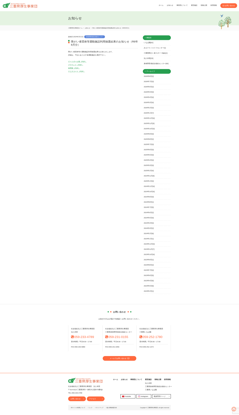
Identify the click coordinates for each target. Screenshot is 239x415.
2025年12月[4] (149, 118)
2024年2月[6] (149, 233)
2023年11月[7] (149, 249)
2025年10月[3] (149, 129)
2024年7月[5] (149, 207)
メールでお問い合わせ (118, 358)
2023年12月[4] (149, 244)
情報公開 (204, 5)
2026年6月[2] (149, 87)
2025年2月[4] (149, 171)
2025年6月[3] (149, 150)
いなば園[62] (148, 43)
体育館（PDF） (74, 68)
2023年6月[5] (149, 275)
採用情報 (213, 5)
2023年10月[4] (149, 254)
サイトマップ (99, 407)
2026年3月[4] (149, 102)
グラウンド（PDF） (75, 65)
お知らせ (170, 5)
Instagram (144, 396)
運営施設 (194, 5)
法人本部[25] (148, 58)
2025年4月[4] (149, 160)
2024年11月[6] (149, 176)
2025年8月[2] (149, 139)
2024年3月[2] (149, 228)
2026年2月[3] (149, 108)
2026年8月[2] (149, 76)
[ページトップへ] (233, 410)
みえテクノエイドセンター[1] (155, 48)
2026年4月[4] (149, 97)
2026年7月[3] (149, 81)
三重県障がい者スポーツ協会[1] (155, 53)
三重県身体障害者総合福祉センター (158, 386)
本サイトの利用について (78, 407)
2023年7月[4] (149, 270)
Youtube (128, 396)
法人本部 (148, 383)
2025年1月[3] (149, 181)
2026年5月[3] (149, 92)
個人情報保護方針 (112, 407)
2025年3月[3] (149, 165)
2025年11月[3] (149, 123)
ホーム (161, 5)
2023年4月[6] (149, 281)
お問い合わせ (230, 6)
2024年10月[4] (149, 191)
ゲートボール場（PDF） (77, 62)
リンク (90, 407)
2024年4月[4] (149, 223)
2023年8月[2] (149, 265)
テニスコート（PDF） (76, 71)
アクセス (92, 399)
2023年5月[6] (149, 286)
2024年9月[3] (149, 197)
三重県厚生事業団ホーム (75, 28)
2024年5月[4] (149, 218)
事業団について (182, 5)
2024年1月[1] (149, 239)
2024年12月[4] (149, 186)
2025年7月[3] (149, 144)
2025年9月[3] (149, 134)
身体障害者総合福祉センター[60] (156, 63)
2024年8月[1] (149, 202)
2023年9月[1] (149, 260)
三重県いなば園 (151, 390)
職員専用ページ (160, 396)
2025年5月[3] (149, 155)
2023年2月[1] (149, 291)
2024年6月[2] (149, 212)
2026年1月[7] (149, 113)
